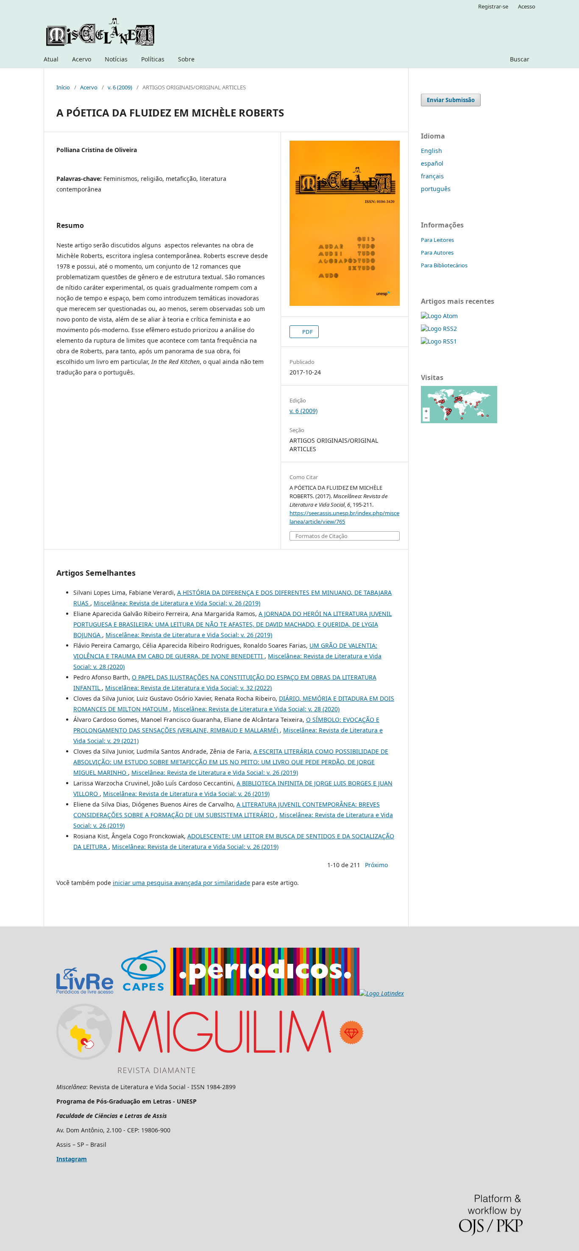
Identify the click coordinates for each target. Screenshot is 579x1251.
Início (63, 87)
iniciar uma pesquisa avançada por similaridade (181, 883)
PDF (307, 332)
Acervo (81, 59)
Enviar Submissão (451, 100)
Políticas (152, 59)
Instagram (71, 1159)
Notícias (116, 59)
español (432, 163)
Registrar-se (493, 6)
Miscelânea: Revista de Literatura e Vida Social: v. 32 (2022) (188, 688)
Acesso (526, 6)
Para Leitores (437, 240)
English (431, 151)
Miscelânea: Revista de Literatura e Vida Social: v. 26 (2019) (177, 603)
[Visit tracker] (459, 421)
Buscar (519, 59)
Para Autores (437, 252)
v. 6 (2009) (120, 87)
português (436, 189)
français (432, 176)
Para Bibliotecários (444, 265)
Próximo (376, 865)
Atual (51, 59)
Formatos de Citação (321, 536)
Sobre (186, 59)
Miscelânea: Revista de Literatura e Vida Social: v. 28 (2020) (256, 709)
